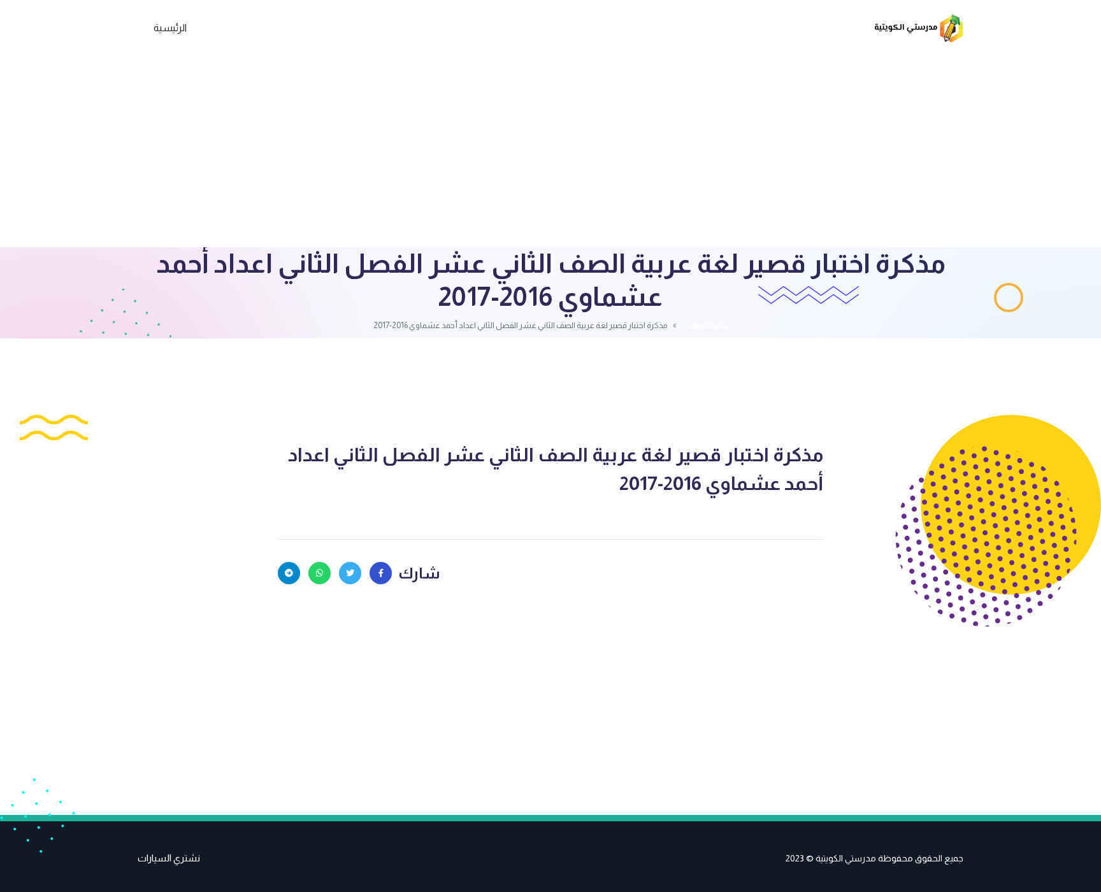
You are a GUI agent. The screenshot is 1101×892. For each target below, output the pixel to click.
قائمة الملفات (705, 325)
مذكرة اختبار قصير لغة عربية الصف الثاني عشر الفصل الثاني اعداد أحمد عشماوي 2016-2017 (555, 469)
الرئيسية (170, 27)
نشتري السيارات (169, 857)
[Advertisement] (550, 151)
